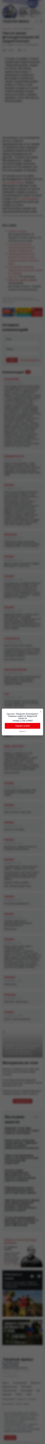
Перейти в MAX (22, 726)
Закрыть (22, 731)
